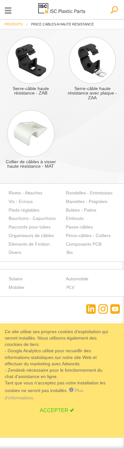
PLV (70, 287)
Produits (13, 24)
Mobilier (16, 287)
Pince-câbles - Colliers (88, 235)
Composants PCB (83, 244)
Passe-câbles (79, 226)
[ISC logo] (62, 9)
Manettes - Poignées (86, 201)
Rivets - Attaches (25, 192)
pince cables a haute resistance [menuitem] (62, 24)
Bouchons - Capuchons (32, 218)
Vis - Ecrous (21, 201)
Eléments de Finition (29, 244)
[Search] (114, 10)
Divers (15, 252)
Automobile (77, 278)
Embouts (75, 218)
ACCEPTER (54, 410)
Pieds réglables (24, 210)
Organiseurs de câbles (31, 235)
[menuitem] (13, 24)
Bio (69, 252)
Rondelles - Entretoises (89, 192)
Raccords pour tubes (30, 226)
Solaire (16, 278)
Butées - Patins (81, 210)
